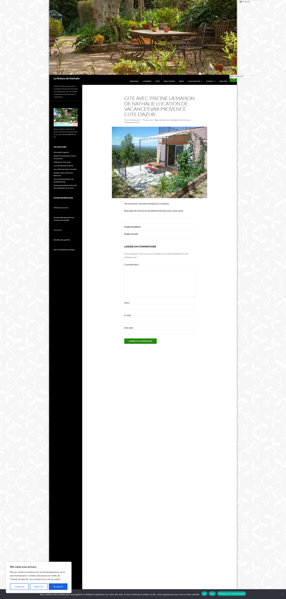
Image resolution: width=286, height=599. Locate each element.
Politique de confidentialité (232, 593)
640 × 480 (149, 120)
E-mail (127, 315)
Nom (126, 302)
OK (204, 593)
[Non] (282, 594)
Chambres (147, 81)
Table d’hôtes (169, 81)
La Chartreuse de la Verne (63, 166)
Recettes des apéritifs (62, 240)
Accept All (58, 586)
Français (238, 76)
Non (212, 593)
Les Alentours (194, 81)
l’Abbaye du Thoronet (62, 162)
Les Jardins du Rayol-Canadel (65, 169)
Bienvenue (134, 81)
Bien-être (223, 81)
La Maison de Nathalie (67, 78)
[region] (39, 577)
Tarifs (181, 81)
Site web (128, 327)
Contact (210, 81)
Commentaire (132, 264)
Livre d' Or (58, 230)
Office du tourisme (61, 208)
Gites (157, 81)
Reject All (38, 586)
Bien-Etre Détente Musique (64, 250)
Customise (19, 586)
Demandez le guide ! (61, 152)
